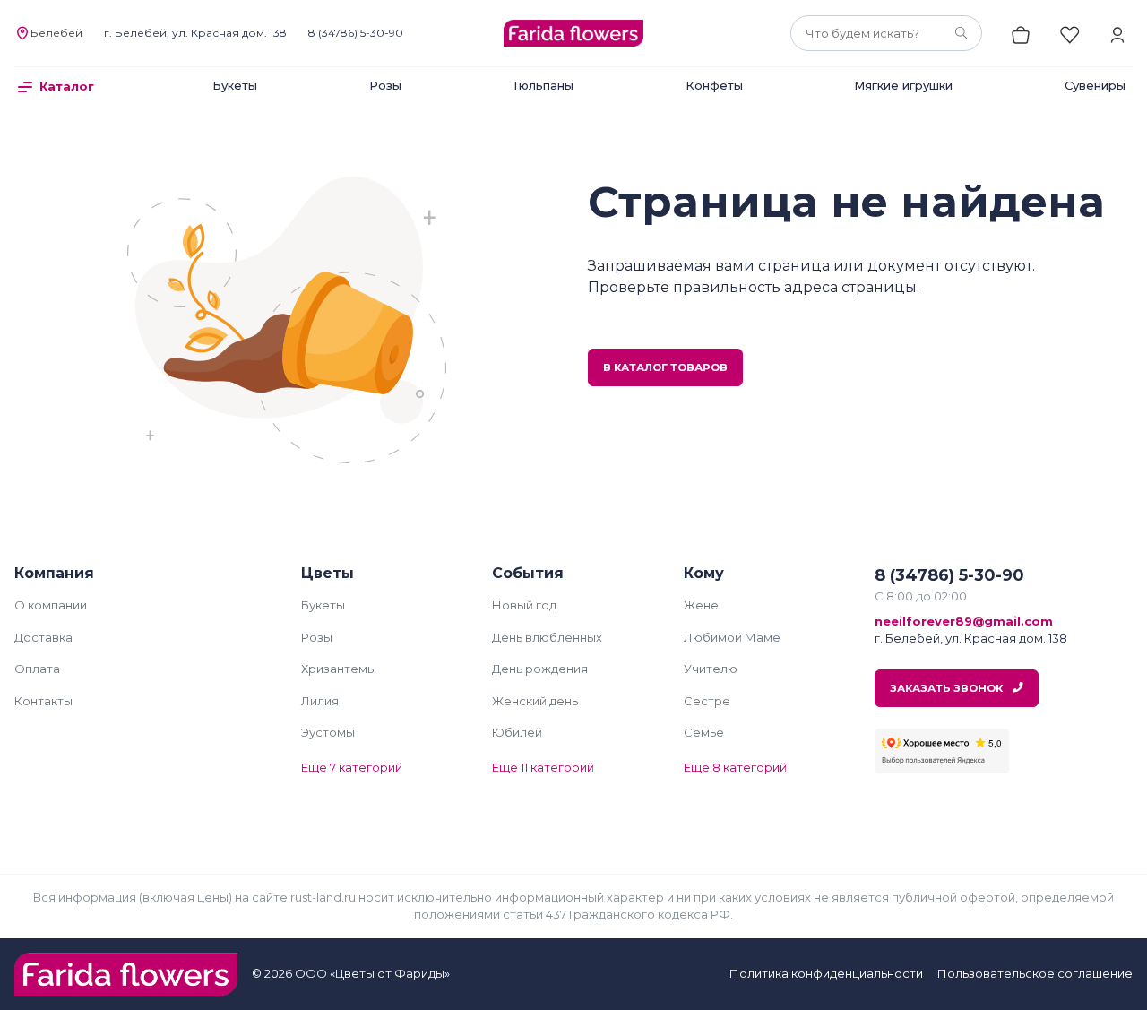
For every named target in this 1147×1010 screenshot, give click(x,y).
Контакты (43, 701)
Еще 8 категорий (735, 767)
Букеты (234, 85)
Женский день (535, 701)
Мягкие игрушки (903, 85)
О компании (50, 605)
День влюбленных (547, 637)
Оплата (37, 668)
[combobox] (886, 33)
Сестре (707, 701)
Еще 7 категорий (351, 767)
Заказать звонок (947, 688)
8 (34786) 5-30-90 (355, 32)
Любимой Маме (732, 637)
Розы (385, 85)
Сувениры (1095, 85)
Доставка (43, 637)
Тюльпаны (543, 85)
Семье (704, 732)
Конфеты (714, 85)
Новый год (524, 605)
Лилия (320, 701)
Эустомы (328, 732)
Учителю (710, 668)
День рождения (540, 668)
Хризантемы (338, 668)
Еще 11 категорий (543, 767)
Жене (701, 605)
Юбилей (517, 732)
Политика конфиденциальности (826, 973)
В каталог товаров (665, 367)
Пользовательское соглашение (1035, 973)
